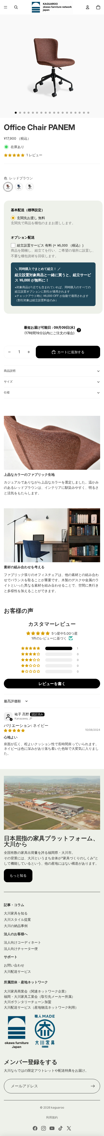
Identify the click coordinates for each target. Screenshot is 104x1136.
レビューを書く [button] (52, 683)
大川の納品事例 (16, 926)
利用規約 (52, 1117)
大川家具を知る (16, 913)
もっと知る (18, 875)
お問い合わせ (14, 965)
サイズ (8, 381)
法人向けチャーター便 (21, 949)
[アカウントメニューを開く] (87, 7)
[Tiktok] (60, 1128)
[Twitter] (69, 1128)
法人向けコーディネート (22, 942)
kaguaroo (57, 1107)
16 (80, 113)
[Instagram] (43, 1128)
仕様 (7, 392)
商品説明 (9, 370)
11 (58, 113)
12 (63, 113)
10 (54, 113)
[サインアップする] (93, 1086)
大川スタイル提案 (17, 919)
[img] (14, 730)
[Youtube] (52, 1128)
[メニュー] (5, 7)
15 (75, 113)
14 (71, 113)
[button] (79, 330)
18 (88, 113)
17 (84, 113)
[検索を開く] (16, 7)
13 (67, 113)
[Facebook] (35, 1128)
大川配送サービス (17, 971)
